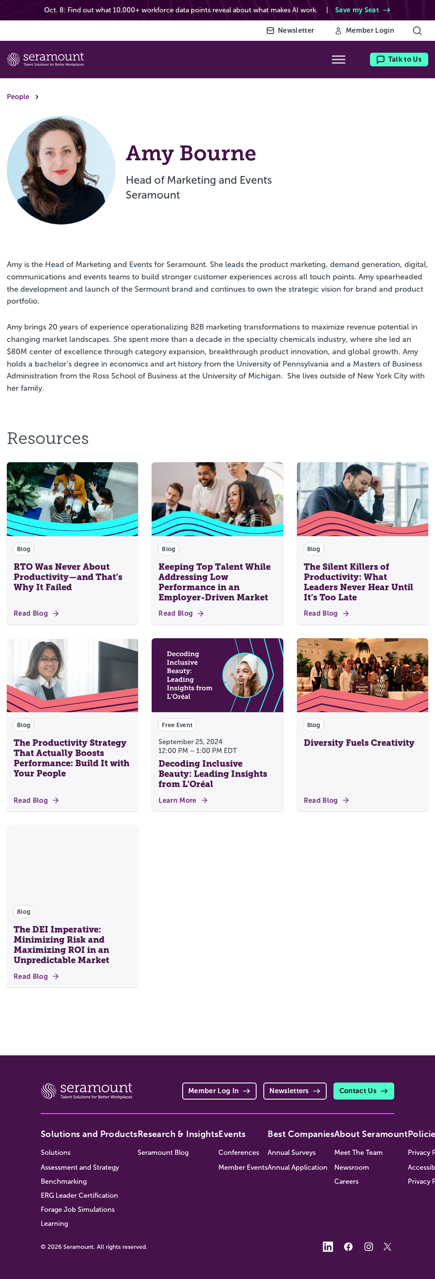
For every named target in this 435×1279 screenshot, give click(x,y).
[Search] (417, 30)
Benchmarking (64, 1181)
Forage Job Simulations (78, 1209)
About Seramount (371, 1134)
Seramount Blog (163, 1152)
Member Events (243, 1167)
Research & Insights (178, 1134)
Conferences (238, 1152)
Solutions (56, 1152)
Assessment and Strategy (80, 1167)
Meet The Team (358, 1152)
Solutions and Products (89, 1134)
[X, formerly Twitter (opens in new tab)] (389, 1247)
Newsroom (351, 1167)
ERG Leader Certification (79, 1195)
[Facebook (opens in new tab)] (348, 1247)
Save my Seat (357, 10)
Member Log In (213, 1090)
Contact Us (357, 1090)
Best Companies (301, 1134)
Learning (54, 1223)
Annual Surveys (292, 1152)
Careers (346, 1181)
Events (232, 1134)
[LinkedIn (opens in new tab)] (328, 1247)
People (18, 96)
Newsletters (289, 1090)
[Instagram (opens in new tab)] (369, 1247)
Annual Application (298, 1167)
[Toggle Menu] (338, 59)
